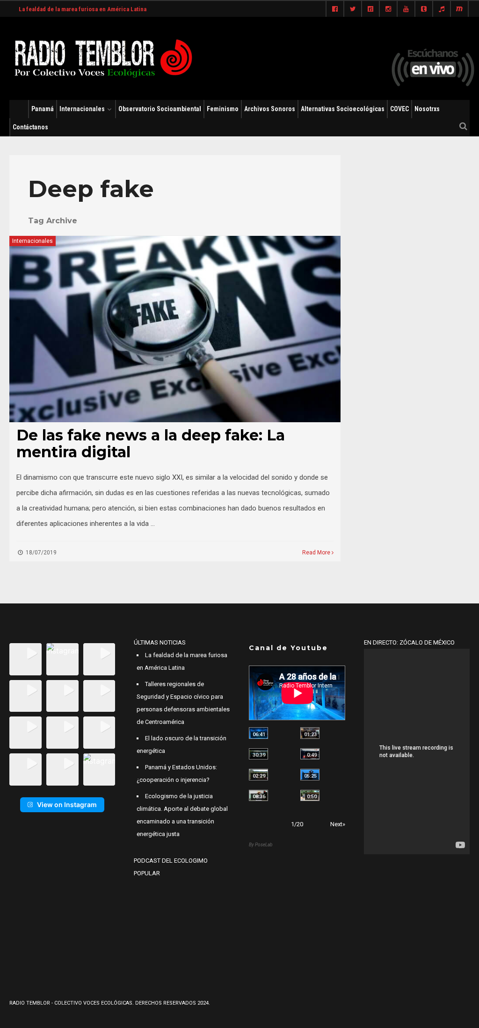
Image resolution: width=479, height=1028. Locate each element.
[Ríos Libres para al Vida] (258, 754)
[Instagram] (388, 9)
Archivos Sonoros (269, 109)
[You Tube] (406, 9)
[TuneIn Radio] (441, 9)
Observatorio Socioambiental (159, 109)
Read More (317, 552)
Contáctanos (30, 127)
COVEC (399, 109)
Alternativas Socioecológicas (343, 109)
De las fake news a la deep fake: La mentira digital (150, 443)
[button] (25, 659)
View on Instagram (67, 804)
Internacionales (82, 109)
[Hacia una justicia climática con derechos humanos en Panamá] (258, 774)
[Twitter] (352, 9)
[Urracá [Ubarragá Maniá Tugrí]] (309, 774)
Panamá (42, 109)
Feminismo (223, 109)
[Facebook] (335, 9)
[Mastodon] (459, 9)
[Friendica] (370, 9)
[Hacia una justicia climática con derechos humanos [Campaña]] (309, 754)
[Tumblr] (423, 9)
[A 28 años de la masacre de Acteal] (258, 733)
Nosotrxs (427, 109)
